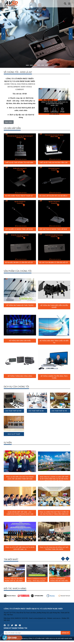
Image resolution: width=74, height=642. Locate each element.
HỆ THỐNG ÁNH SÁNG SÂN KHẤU (20, 340)
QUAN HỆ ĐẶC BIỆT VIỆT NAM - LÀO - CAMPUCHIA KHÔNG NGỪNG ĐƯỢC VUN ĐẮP (20, 514)
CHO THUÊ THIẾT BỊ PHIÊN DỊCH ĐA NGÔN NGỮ (20, 411)
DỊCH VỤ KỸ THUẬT (14, 434)
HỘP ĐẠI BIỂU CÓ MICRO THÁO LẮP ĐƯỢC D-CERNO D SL (24, 229)
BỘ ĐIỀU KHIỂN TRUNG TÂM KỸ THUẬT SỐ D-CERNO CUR (23, 196)
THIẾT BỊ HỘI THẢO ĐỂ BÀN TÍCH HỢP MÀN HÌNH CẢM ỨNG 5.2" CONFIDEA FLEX (31, 162)
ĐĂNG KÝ (65, 633)
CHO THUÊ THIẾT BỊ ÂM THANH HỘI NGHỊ (41, 411)
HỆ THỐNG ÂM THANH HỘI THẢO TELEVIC (20, 305)
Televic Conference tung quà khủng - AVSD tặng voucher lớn (14, 580)
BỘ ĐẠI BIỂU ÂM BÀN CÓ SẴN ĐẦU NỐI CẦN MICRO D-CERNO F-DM (27, 262)
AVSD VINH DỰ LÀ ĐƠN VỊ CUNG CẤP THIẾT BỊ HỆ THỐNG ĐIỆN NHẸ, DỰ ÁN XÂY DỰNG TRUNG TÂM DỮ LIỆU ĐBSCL (54, 479)
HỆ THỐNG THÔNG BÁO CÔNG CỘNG (20, 376)
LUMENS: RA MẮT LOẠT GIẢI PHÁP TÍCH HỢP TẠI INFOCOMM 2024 (59, 580)
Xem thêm (8, 122)
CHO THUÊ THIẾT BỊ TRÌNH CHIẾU (62, 411)
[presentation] (3, 34)
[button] (27, 65)
